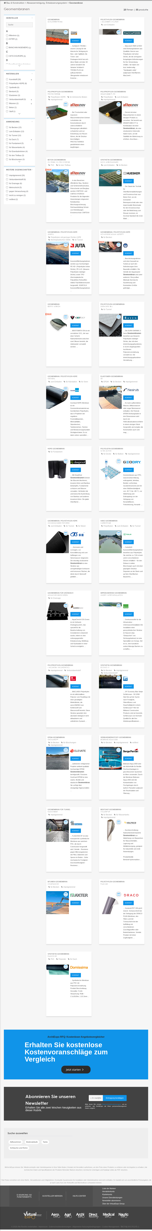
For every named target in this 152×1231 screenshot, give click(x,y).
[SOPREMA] (80, 822)
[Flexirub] (133, 389)
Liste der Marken (109, 1188)
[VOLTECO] (133, 822)
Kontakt (75, 41)
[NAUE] (133, 534)
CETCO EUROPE (17, 56)
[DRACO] (133, 895)
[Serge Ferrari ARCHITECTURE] (133, 750)
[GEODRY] (133, 462)
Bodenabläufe (32, 1142)
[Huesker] (133, 173)
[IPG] (133, 245)
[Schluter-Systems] (80, 32)
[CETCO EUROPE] (80, 317)
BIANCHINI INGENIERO (20, 48)
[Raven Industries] (133, 317)
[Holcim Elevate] (80, 750)
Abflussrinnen (15, 1142)
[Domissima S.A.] (80, 967)
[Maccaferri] (133, 32)
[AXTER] (80, 895)
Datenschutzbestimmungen (111, 1104)
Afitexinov (14, 35)
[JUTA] (80, 245)
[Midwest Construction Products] (133, 678)
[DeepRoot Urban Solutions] (80, 462)
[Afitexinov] (80, 105)
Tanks (45, 1142)
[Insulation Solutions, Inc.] (80, 606)
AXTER (13, 39)
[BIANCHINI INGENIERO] (80, 678)
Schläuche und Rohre (19, 1148)
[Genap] (133, 606)
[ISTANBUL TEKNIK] (80, 389)
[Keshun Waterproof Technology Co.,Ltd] (80, 534)
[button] (19, 18)
